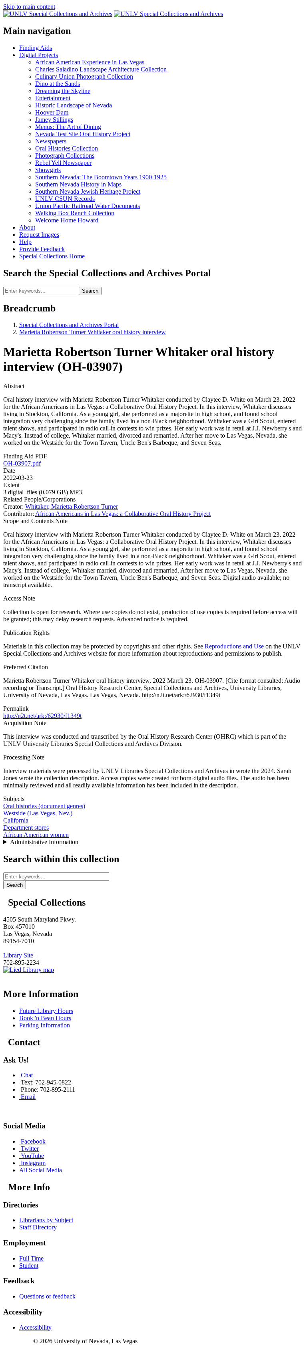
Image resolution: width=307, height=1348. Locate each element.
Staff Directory (38, 1227)
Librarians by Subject (46, 1220)
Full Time (31, 1258)
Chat (27, 1075)
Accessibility (35, 1327)
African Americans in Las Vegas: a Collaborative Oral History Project (123, 513)
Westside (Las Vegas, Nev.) (37, 813)
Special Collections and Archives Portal (69, 324)
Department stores (26, 827)
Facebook (33, 1141)
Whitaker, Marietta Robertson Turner (71, 506)
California (15, 820)
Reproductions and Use (234, 646)
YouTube (32, 1155)
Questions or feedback (47, 1296)
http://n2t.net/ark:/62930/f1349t (42, 715)
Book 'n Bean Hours (45, 1018)
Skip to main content (29, 6)
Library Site (19, 955)
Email (28, 1096)
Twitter (30, 1148)
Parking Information (44, 1025)
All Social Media (40, 1170)
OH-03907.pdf (22, 463)
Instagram (33, 1163)
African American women (36, 834)
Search (90, 291)
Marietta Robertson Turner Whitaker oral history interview (92, 332)
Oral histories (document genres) (44, 806)
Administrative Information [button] (44, 842)
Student (28, 1265)
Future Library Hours (46, 1010)
